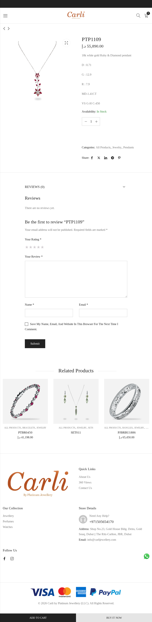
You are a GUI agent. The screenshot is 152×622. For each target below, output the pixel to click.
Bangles (127, 427)
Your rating (33, 239)
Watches (8, 526)
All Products (103, 147)
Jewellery (8, 515)
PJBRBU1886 (127, 432)
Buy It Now (114, 617)
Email (83, 304)
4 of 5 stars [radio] (38, 247)
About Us (84, 476)
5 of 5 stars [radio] (42, 247)
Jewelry (116, 147)
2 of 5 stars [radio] (31, 247)
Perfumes (8, 521)
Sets (90, 427)
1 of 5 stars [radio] (27, 247)
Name (29, 304)
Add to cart (38, 617)
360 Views (85, 482)
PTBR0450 (25, 432)
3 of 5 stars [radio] (35, 247)
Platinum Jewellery (69, 603)
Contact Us (85, 488)
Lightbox (66, 43)
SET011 (76, 432)
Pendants (128, 147)
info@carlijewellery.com (101, 539)
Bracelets (28, 427)
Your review (34, 256)
